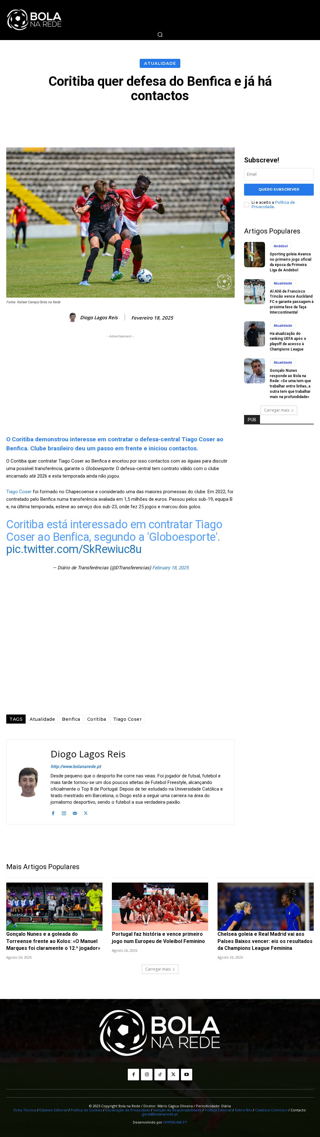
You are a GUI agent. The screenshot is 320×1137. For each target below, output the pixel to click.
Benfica (71, 719)
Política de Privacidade (273, 204)
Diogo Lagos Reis (99, 317)
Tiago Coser (19, 491)
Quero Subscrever (278, 189)
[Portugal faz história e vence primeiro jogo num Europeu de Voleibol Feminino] (160, 907)
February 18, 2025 (170, 568)
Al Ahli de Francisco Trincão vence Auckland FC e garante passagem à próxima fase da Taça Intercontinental (291, 302)
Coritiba (96, 719)
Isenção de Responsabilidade (177, 1110)
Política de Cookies (86, 1110)
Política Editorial (218, 1110)
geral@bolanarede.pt (160, 1114)
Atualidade (160, 63)
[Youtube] (186, 1074)
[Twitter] (85, 812)
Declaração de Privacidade (127, 1110)
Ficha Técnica (24, 1110)
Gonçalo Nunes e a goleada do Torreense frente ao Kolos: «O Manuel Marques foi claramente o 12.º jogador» (53, 941)
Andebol (281, 245)
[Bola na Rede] (34, 20)
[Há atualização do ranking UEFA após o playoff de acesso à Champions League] (254, 333)
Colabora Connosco (271, 1110)
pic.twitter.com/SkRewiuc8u (73, 549)
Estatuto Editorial (53, 1110)
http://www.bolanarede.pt (76, 766)
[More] (300, 120)
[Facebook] (53, 812)
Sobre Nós (243, 1110)
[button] (160, 34)
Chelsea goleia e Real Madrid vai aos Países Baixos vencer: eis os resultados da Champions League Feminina (265, 941)
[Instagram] (64, 812)
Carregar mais (276, 410)
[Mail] (74, 812)
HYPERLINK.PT (175, 1122)
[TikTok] (160, 1074)
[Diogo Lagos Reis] (73, 317)
